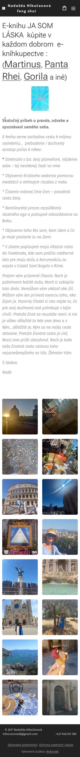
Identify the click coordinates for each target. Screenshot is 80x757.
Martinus (22, 64)
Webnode (52, 751)
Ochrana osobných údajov (56, 745)
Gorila (36, 76)
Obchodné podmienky (22, 745)
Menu (73, 8)
